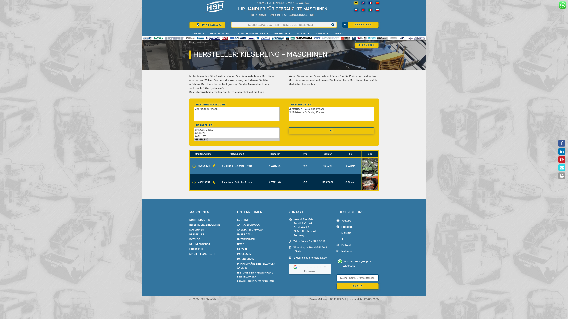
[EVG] (225, 38)
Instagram (347, 251)
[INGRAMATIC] (213, 38)
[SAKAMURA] (304, 38)
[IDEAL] (251, 38)
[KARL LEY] (236, 136)
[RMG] (293, 38)
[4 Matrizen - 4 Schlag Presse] (331, 109)
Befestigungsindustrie (251, 33)
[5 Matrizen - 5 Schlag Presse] (331, 112)
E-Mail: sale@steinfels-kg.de (310, 257)
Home (191, 42)
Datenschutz (246, 258)
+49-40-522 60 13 (211, 25)
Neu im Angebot (199, 244)
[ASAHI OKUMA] (360, 38)
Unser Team (244, 234)
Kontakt (320, 33)
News (337, 33)
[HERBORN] (382, 38)
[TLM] (354, 38)
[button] (561, 143)
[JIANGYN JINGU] (236, 129)
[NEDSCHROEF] (330, 38)
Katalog (301, 33)
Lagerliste (196, 249)
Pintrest (346, 245)
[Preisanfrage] (213, 166)
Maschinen (198, 33)
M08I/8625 (204, 165)
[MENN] (191, 38)
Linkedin (346, 232)
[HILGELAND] (238, 38)
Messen (242, 249)
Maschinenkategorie (211, 105)
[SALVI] (287, 38)
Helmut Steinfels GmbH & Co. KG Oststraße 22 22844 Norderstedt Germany (305, 227)
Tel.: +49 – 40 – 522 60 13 (309, 241)
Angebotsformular (250, 229)
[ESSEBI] (372, 38)
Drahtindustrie (219, 33)
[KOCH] (410, 38)
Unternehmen (246, 239)
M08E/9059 (203, 182)
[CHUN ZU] (346, 38)
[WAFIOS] (147, 38)
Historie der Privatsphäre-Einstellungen (255, 274)
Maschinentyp (301, 105)
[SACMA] (158, 38)
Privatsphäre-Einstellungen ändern (256, 265)
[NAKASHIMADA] (265, 38)
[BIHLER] (200, 38)
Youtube (346, 220)
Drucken (368, 45)
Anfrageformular (249, 224)
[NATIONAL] (257, 38)
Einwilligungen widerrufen (255, 281)
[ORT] (317, 38)
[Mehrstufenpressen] (236, 109)
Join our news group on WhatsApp (357, 264)
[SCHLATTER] (278, 38)
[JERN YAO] (394, 38)
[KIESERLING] (236, 139)
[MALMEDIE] (403, 38)
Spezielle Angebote (202, 253)
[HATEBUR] (174, 38)
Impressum (244, 253)
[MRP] (365, 38)
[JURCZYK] (236, 133)
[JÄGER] (419, 38)
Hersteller (280, 33)
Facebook (346, 226)
